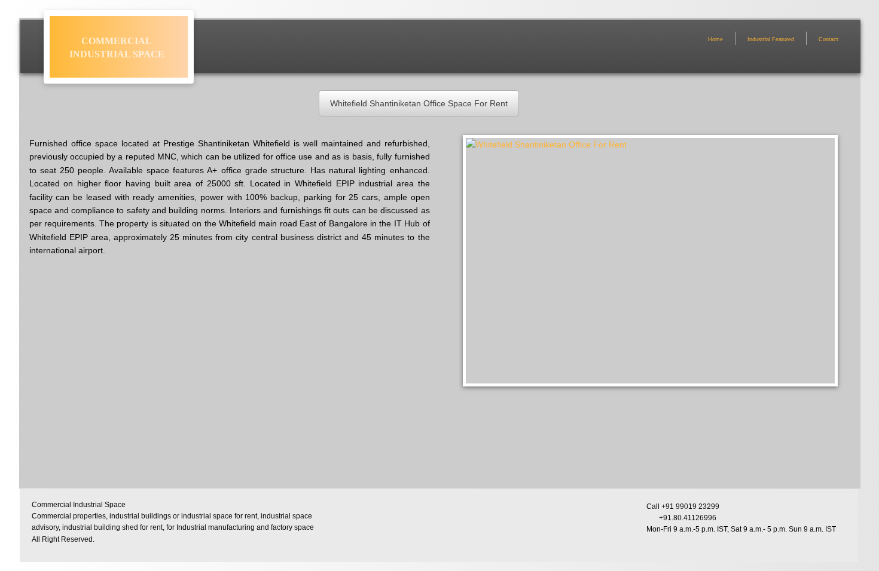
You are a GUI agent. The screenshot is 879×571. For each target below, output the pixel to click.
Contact (828, 39)
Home (715, 39)
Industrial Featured (770, 39)
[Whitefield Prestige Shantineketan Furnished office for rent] (96, 440)
